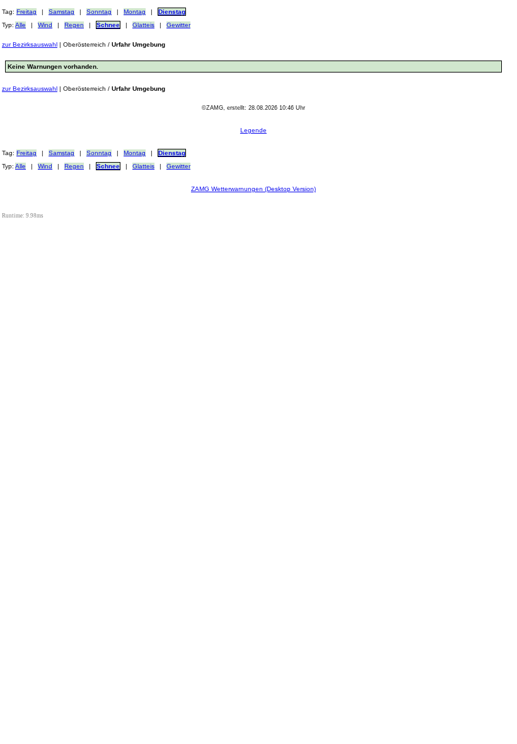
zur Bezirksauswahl (29, 44)
